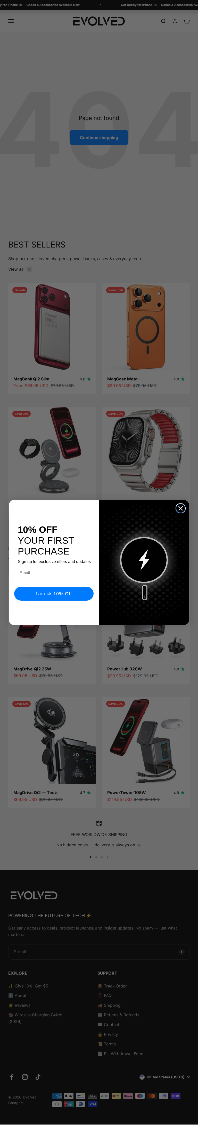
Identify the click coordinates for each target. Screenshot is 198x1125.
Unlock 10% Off (54, 593)
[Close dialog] (180, 508)
